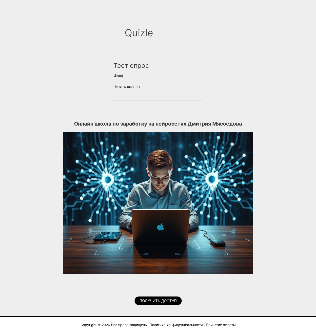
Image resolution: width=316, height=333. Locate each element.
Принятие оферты (221, 325)
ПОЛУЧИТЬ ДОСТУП (158, 300)
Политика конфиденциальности (176, 325)
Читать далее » (127, 87)
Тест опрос (131, 65)
